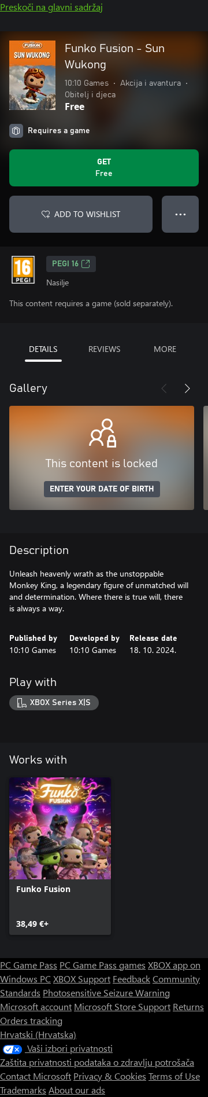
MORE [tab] (165, 348)
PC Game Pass (28, 965)
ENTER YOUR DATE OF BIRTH (102, 489)
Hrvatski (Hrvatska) (38, 1034)
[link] (60, 856)
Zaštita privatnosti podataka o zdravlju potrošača (97, 1062)
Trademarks (23, 1090)
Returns (188, 1006)
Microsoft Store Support (122, 1006)
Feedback (131, 979)
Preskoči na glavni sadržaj (51, 7)
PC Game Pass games (103, 965)
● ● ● (180, 214)
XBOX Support (81, 979)
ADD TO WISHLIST (87, 213)
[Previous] (164, 388)
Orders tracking (31, 1020)
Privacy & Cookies (109, 1076)
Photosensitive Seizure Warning (106, 992)
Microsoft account (36, 1006)
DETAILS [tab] (43, 348)
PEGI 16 (65, 264)
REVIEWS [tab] (104, 348)
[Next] (187, 388)
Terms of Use (174, 1076)
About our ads (77, 1090)
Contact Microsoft (35, 1076)
